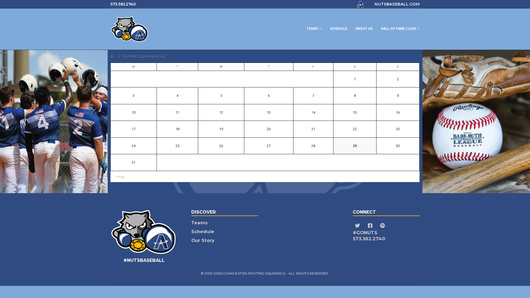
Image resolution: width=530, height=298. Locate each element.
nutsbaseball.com (397, 4)
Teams (312, 28)
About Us (364, 28)
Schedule (338, 28)
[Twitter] (358, 225)
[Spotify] (383, 225)
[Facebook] (371, 225)
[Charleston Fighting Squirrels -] (151, 29)
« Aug (119, 176)
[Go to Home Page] (112, 56)
